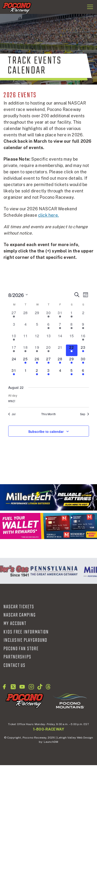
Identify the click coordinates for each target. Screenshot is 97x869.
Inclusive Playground (25, 640)
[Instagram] (31, 687)
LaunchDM (51, 741)
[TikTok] (39, 687)
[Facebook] (4, 687)
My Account (15, 624)
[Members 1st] (48, 526)
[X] (13, 687)
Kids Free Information (26, 632)
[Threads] (48, 687)
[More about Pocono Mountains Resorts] (70, 700)
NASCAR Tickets (19, 607)
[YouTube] (22, 687)
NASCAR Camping (20, 615)
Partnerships (17, 657)
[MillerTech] (48, 497)
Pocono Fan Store (21, 649)
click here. (48, 215)
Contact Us (14, 666)
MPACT (12, 401)
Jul (14, 414)
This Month (48, 414)
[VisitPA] (52, 571)
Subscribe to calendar (46, 431)
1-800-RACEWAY (48, 729)
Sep (82, 414)
